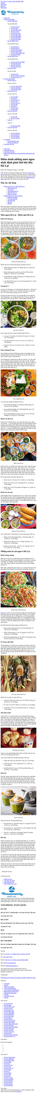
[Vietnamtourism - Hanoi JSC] (13, 15)
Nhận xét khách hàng (10, 988)
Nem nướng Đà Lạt (13, 191)
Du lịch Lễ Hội (12, 68)
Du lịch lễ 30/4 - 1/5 (16, 77)
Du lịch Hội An (15, 48)
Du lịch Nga (14, 109)
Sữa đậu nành (11, 200)
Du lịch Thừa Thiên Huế (18, 53)
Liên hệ (3, 3)
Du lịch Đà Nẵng (15, 54)
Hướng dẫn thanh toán (10, 993)
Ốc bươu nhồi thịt (12, 199)
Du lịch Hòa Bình (16, 37)
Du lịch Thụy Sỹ (15, 103)
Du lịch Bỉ (14, 98)
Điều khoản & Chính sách (11, 991)
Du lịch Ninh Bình (16, 36)
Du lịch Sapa (14, 28)
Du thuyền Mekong (13, 142)
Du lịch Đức (14, 104)
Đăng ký (3, 6)
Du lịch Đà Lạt (15, 47)
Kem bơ (10, 202)
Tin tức (6, 985)
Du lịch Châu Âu (12, 91)
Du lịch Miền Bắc (12, 21)
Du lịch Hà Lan (15, 100)
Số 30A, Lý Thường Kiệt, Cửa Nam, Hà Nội (17, 954)
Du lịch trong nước (9, 19)
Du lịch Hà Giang (16, 39)
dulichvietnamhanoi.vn (12, 966)
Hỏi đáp (6, 994)
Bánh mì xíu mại (12, 194)
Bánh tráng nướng (12, 197)
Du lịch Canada (15, 118)
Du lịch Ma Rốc (15, 138)
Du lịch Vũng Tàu (16, 66)
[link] (28, 977)
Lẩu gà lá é (11, 189)
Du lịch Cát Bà (15, 31)
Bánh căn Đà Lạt (12, 192)
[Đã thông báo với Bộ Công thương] (11, 977)
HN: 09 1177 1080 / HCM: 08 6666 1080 (12, 1)
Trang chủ (7, 18)
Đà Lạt (2, 613)
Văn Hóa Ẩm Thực (9, 880)
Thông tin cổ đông (9, 986)
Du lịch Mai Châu (16, 34)
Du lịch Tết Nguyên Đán (18, 75)
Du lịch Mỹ (14, 117)
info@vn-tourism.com (10, 963)
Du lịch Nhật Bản (16, 88)
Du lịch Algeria (15, 136)
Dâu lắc (10, 203)
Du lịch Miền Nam (13, 56)
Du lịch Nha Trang (16, 51)
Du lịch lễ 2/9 (14, 74)
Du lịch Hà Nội (15, 27)
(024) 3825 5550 (7, 957)
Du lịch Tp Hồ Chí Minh (18, 62)
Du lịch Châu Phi (12, 127)
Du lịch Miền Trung (13, 41)
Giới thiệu (7, 983)
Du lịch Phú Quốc (16, 63)
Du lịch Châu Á (12, 80)
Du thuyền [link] (7, 139)
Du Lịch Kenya (15, 135)
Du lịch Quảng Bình (16, 50)
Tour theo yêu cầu (9, 144)
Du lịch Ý (13, 106)
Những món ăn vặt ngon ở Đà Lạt (13, 196)
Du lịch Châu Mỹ (12, 111)
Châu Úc (10, 120)
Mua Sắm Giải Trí (9, 882)
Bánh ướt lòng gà (12, 188)
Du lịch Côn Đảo (15, 65)
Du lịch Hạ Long (15, 33)
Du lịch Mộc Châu (16, 30)
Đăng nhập (4, 7)
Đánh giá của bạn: (7, 871)
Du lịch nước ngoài (9, 79)
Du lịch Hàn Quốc (16, 89)
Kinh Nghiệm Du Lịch (10, 883)
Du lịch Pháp (14, 97)
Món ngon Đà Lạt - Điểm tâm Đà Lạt (14, 186)
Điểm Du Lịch (8, 879)
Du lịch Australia (15, 126)
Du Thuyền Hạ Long (13, 141)
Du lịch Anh (14, 101)
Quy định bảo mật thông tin (11, 990)
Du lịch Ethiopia (15, 133)
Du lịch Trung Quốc (16, 86)
